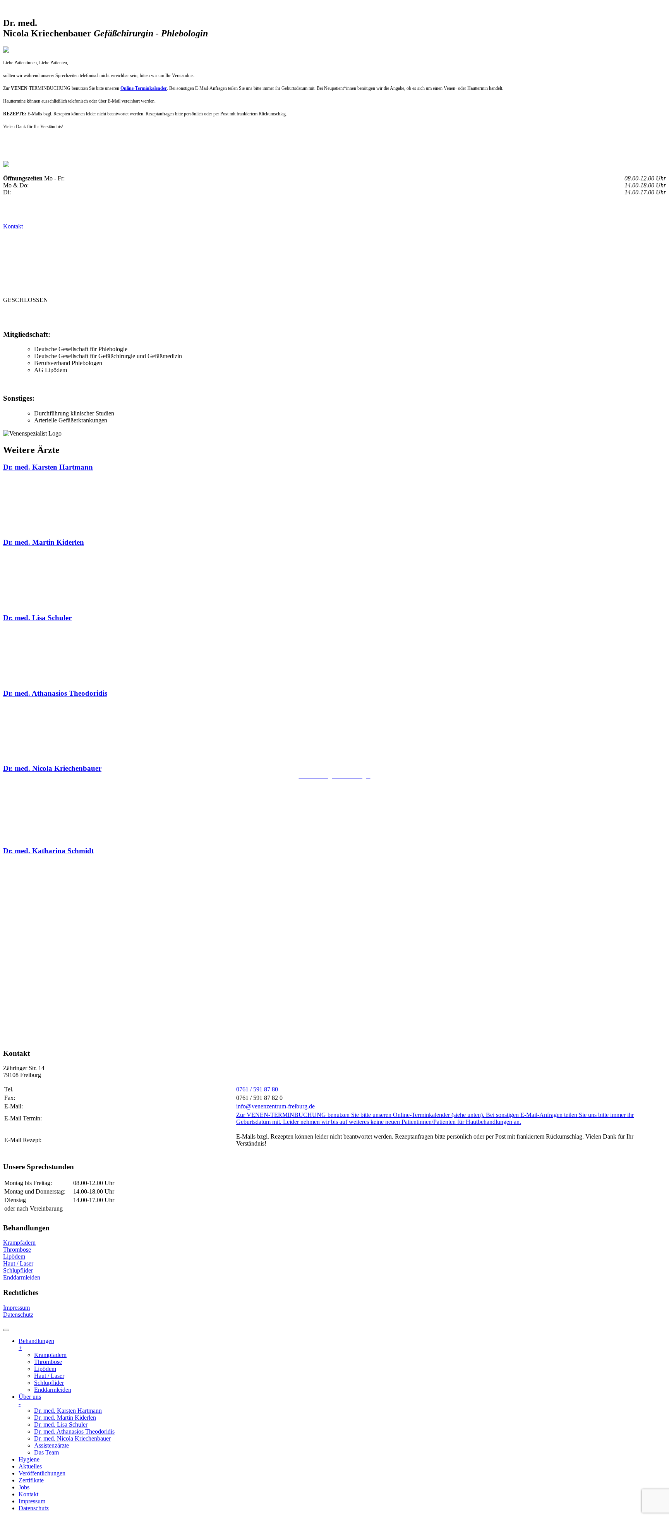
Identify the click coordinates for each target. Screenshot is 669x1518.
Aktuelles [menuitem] (30, 1466)
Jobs (313, 315)
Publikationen (222, 315)
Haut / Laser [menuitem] (49, 1375)
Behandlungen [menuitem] (36, 1344)
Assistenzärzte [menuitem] (51, 1445)
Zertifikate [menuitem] (31, 1480)
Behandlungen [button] (32, 315)
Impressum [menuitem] (32, 1501)
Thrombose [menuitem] (48, 1361)
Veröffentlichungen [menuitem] (42, 1473)
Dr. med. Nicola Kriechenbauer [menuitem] (72, 1438)
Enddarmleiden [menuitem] (52, 1389)
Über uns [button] (86, 315)
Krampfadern (19, 1242)
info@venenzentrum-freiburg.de (275, 1106)
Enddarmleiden (21, 1277)
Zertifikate (277, 315)
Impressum (16, 1307)
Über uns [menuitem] (30, 1400)
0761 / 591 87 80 (257, 1089)
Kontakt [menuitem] (28, 1494)
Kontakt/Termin (358, 315)
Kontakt (13, 226)
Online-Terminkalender (143, 88)
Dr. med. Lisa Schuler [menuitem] (60, 1424)
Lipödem (14, 1256)
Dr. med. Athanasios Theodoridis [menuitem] (74, 1431)
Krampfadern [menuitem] (50, 1355)
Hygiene (127, 315)
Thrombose (17, 1249)
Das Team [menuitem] (46, 1452)
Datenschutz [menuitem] (34, 1508)
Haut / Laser (18, 1263)
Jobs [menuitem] (24, 1487)
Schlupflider (18, 1270)
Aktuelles (168, 315)
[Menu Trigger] (6, 1330)
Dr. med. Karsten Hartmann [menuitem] (68, 1410)
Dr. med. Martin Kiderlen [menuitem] (65, 1417)
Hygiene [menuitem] (29, 1459)
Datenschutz (18, 1314)
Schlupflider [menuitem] (49, 1382)
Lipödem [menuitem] (45, 1368)
